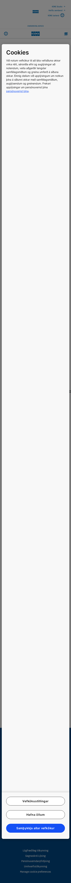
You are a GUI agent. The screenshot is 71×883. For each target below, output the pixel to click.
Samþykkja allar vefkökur (35, 828)
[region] (35, 441)
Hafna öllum (35, 814)
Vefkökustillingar (35, 801)
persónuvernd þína (17, 91)
